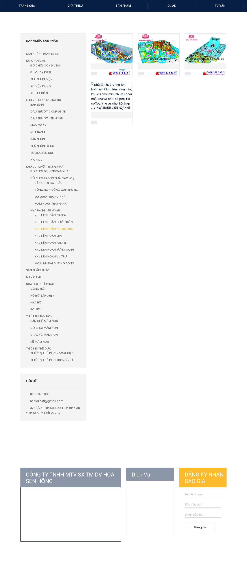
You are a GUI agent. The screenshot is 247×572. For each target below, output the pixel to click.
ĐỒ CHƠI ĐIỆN (36, 61)
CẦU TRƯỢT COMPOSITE (48, 111)
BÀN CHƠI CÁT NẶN (48, 183)
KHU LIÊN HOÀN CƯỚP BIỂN (54, 222)
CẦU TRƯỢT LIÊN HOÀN (46, 118)
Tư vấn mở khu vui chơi (148, 488)
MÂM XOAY (38, 125)
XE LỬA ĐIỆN (39, 93)
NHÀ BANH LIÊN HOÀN (45, 210)
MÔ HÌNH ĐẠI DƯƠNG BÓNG (54, 263)
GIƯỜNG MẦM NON (44, 335)
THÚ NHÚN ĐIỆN (41, 79)
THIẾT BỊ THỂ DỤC (38, 348)
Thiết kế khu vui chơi (146, 495)
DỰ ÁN (171, 5)
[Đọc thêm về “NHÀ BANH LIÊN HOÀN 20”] (94, 73)
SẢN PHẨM (123, 5)
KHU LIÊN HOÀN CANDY (51, 215)
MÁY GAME (33, 277)
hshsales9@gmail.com (46, 401)
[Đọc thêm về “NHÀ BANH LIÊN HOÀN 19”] (141, 73)
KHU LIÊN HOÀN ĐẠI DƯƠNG (54, 229)
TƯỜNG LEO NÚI (41, 153)
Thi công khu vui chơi (146, 501)
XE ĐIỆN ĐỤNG (40, 86)
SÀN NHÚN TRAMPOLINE (42, 54)
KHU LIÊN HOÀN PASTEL (50, 243)
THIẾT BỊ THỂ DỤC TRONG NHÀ (51, 360)
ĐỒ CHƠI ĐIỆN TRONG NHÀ (49, 171)
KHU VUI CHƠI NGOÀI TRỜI (44, 100)
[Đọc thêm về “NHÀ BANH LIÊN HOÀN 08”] (188, 73)
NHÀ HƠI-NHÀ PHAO (40, 284)
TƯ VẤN (220, 5)
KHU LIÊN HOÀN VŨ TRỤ (51, 256)
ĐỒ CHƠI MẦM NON (44, 328)
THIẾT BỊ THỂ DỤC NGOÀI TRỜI (51, 353)
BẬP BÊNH (37, 105)
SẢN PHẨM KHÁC (38, 270)
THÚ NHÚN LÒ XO (42, 146)
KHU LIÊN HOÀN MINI (48, 236)
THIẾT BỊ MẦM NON (39, 316)
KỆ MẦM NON (39, 342)
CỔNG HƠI (37, 289)
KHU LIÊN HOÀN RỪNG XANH (54, 249)
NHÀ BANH (37, 132)
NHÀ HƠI (36, 302)
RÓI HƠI (35, 309)
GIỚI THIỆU (75, 5)
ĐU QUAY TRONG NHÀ (50, 197)
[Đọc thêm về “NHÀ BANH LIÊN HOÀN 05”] (94, 122)
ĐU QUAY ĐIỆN (40, 72)
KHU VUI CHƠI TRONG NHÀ (44, 167)
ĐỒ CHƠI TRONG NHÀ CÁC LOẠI (52, 178)
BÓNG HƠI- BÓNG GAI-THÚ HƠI (57, 190)
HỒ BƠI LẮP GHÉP (42, 296)
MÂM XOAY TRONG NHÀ (51, 203)
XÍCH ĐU (36, 160)
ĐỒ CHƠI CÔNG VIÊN (45, 65)
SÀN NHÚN (37, 139)
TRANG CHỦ (27, 5)
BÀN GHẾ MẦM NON (44, 321)
